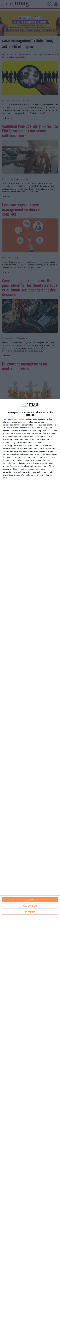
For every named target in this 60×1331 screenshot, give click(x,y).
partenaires (19, 419)
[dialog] (30, 865)
